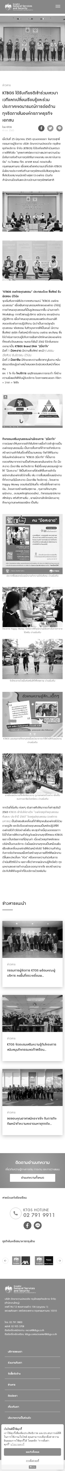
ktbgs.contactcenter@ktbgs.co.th (41, 1334)
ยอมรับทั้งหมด (32, 1452)
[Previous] (5, 1261)
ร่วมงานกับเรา (15, 1363)
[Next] (60, 1261)
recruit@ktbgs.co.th (35, 1330)
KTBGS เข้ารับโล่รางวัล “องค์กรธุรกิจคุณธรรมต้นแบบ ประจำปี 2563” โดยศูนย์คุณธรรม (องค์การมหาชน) (30, 816)
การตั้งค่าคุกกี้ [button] (32, 1460)
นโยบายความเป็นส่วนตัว (19, 1418)
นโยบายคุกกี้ (17, 1444)
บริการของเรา (15, 1352)
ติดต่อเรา (12, 1396)
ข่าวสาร (11, 1385)
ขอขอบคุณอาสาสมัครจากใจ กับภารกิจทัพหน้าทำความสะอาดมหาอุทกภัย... (31, 1121)
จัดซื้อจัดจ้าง (14, 1374)
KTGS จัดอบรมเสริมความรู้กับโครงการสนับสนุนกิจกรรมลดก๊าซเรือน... (31, 1047)
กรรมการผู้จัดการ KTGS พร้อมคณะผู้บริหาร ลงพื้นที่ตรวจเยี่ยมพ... (31, 973)
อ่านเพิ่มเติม (53, 576)
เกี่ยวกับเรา (13, 1407)
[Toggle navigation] (58, 6)
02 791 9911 (39, 1215)
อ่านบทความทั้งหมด (32, 1177)
